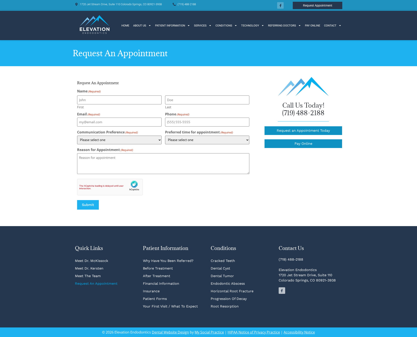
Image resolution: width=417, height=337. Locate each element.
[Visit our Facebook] (280, 5)
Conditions (223, 25)
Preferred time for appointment (199, 132)
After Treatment (156, 276)
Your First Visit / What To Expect (170, 306)
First (80, 107)
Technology (250, 25)
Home (125, 25)
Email (88, 114)
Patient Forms (155, 299)
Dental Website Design (170, 332)
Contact (330, 25)
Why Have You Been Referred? (168, 261)
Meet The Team (88, 276)
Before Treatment (158, 268)
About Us (139, 25)
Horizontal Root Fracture (232, 291)
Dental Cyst (220, 268)
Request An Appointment (96, 283)
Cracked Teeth (223, 261)
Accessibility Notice (299, 332)
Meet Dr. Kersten (89, 268)
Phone (177, 114)
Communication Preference (107, 132)
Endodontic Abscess (228, 283)
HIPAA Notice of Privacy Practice (254, 332)
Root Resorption (225, 306)
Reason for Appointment (105, 149)
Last (168, 107)
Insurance (151, 291)
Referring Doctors (282, 25)
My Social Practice (209, 332)
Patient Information (170, 25)
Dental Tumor (222, 276)
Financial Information (161, 283)
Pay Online (312, 25)
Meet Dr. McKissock (91, 261)
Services (200, 25)
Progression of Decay (229, 299)
